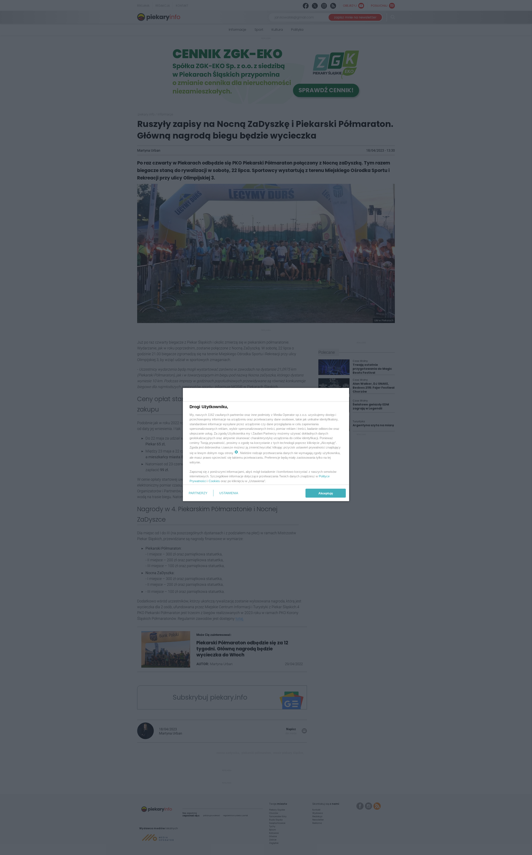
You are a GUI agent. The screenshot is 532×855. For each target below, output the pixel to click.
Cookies (214, 481)
